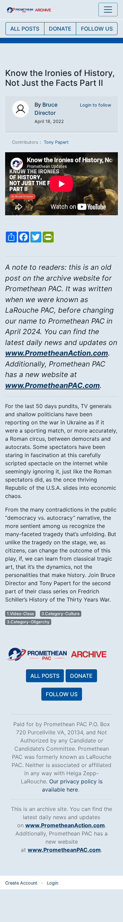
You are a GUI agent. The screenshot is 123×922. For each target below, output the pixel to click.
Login (52, 883)
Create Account (21, 883)
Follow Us (62, 694)
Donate (81, 675)
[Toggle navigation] (108, 9)
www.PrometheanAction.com (56, 353)
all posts (24, 28)
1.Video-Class (20, 613)
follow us (97, 28)
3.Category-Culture (60, 613)
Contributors (25, 142)
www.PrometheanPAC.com (52, 385)
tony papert (56, 142)
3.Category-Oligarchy (28, 621)
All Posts (44, 675)
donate (60, 28)
